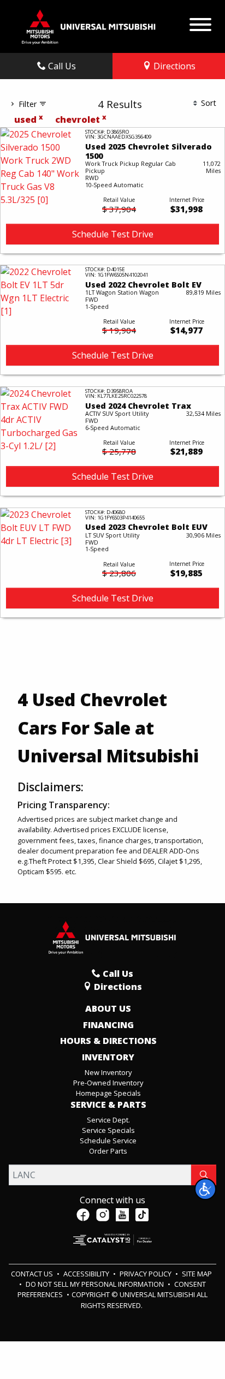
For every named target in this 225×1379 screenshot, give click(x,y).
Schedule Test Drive (112, 234)
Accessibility (87, 1274)
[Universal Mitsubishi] (89, 26)
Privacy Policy (146, 1274)
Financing (108, 1025)
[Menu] (200, 21)
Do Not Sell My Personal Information (95, 1284)
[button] (205, 1189)
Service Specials (108, 1130)
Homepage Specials (108, 1093)
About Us (108, 1009)
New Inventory (108, 1072)
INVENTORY (108, 1057)
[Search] (203, 1175)
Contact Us (33, 1274)
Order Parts (108, 1151)
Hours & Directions (108, 1041)
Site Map (197, 1274)
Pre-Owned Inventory (108, 1083)
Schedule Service (108, 1140)
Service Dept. (108, 1120)
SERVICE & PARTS (108, 1105)
